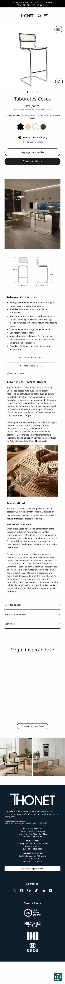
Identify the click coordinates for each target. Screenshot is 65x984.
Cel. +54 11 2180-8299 (32, 849)
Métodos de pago (13, 604)
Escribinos (10, 623)
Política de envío (49, 814)
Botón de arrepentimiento (32, 868)
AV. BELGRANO (32, 840)
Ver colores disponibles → (31, 357)
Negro (20, 127)
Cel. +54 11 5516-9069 (32, 861)
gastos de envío (30, 115)
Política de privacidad (40, 811)
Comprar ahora (32, 161)
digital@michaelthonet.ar (16, 823)
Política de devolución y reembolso (22, 814)
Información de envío (15, 614)
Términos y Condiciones (16, 811)
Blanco (35, 127)
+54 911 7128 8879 (41, 823)
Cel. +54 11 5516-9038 (32, 836)
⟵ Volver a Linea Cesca (33, 726)
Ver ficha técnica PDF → (31, 365)
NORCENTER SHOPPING (32, 853)
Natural (28, 127)
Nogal (43, 127)
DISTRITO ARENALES (32, 828)
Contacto (9, 817)
